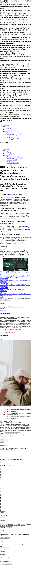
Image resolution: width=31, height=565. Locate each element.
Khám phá (6, 131)
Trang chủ (6, 125)
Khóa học (5, 126)
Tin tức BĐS (10, 137)
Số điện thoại (4, 435)
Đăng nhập (3, 310)
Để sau (2, 308)
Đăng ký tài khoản (5, 300)
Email (1, 436)
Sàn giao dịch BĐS (12, 136)
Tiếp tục (7, 548)
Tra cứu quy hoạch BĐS (13, 139)
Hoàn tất (3, 527)
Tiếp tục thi (9, 527)
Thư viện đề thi (7, 128)
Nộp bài (2, 512)
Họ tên (2, 433)
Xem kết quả (8, 564)
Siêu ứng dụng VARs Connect (15, 132)
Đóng (2, 441)
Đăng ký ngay (4, 440)
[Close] (0, 533)
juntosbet (10, 194)
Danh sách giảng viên (9, 129)
